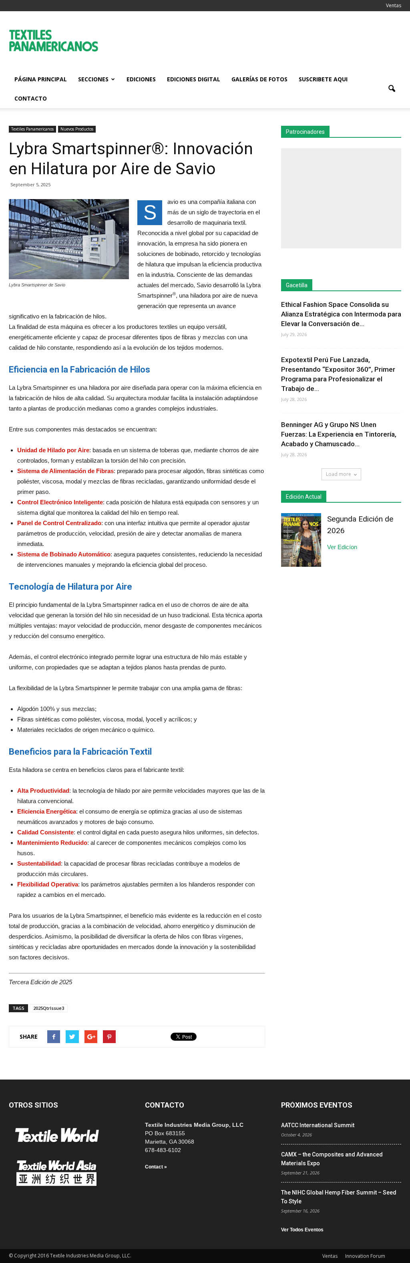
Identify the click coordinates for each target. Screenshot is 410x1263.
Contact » (156, 1167)
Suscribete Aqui (323, 79)
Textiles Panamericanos (32, 129)
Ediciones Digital (193, 79)
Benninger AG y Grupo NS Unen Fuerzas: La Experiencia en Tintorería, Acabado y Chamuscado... (338, 434)
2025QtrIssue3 (48, 1008)
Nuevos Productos (76, 129)
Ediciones (141, 79)
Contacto (30, 98)
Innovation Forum (365, 1256)
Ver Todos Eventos (302, 1230)
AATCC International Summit (317, 1125)
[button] (391, 89)
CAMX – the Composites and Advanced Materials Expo (332, 1158)
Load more (338, 474)
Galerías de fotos (259, 79)
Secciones (93, 79)
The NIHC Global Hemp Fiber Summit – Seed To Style (338, 1197)
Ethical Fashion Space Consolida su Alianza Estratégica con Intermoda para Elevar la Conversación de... (341, 314)
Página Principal (40, 79)
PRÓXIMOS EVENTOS (316, 1105)
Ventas (393, 5)
